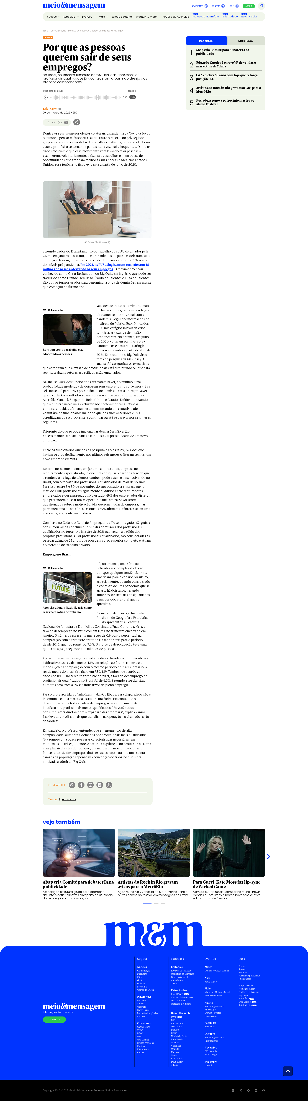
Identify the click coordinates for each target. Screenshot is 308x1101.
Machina (175, 1042)
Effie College (230, 16)
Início (45, 30)
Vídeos (140, 1003)
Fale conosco (245, 978)
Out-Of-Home (178, 1000)
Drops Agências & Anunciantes (179, 979)
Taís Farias (50, 108)
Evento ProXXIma (145, 1042)
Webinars (141, 1006)
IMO (173, 1020)
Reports (141, 1016)
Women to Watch (147, 17)
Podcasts (141, 1000)
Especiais (69, 17)
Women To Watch (145, 989)
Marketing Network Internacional (214, 1039)
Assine (248, 6)
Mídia (140, 977)
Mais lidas (245, 41)
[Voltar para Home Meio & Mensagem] (74, 6)
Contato (216, 6)
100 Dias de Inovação (181, 970)
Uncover (175, 1052)
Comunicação (58, 30)
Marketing (142, 973)
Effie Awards (143, 1049)
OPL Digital (176, 1026)
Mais (102, 17)
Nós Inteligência (179, 1036)
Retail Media (249, 16)
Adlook (174, 1064)
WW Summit (143, 1039)
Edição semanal (122, 17)
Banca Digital (143, 1010)
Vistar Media (177, 1039)
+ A (53, 122)
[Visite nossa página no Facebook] (233, 1090)
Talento (174, 983)
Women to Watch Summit (217, 970)
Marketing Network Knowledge (214, 1008)
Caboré (140, 1052)
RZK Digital (176, 1058)
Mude (174, 1055)
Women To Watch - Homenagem (214, 1014)
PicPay (174, 1032)
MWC (140, 1033)
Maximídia (142, 1046)
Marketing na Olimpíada (182, 973)
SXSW (140, 1030)
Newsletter (197, 6)
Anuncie (243, 972)
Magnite (175, 1048)
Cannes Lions (143, 1026)
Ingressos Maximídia (205, 16)
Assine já (54, 1019)
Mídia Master (211, 981)
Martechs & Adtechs (181, 1003)
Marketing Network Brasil (217, 992)
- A (47, 122)
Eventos (87, 17)
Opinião (141, 983)
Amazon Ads (177, 1023)
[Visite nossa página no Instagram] (248, 1090)
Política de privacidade (249, 975)
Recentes (206, 41)
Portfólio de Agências (175, 17)
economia (69, 799)
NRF (139, 1036)
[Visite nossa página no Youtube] (263, 1090)
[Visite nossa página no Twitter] (241, 1090)
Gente (140, 980)
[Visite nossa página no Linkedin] (256, 1090)
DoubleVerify (177, 1061)
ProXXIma (142, 986)
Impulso (175, 1029)
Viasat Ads (176, 1045)
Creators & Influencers (182, 997)
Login (231, 6)
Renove (242, 969)
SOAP (173, 1016)
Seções (52, 17)
